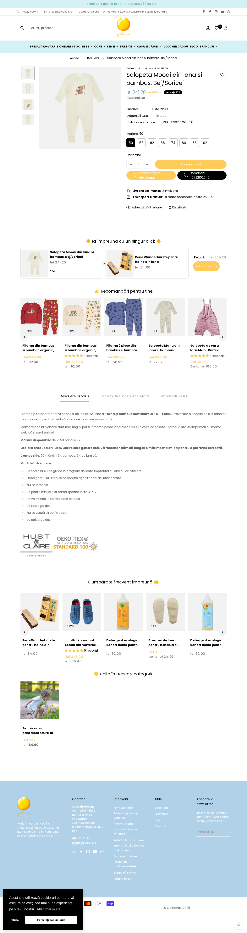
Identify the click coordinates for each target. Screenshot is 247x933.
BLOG (194, 46)
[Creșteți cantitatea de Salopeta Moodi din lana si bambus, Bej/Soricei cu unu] (147, 164)
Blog (158, 820)
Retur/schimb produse (129, 840)
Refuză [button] (14, 919)
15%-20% (93, 58)
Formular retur (123, 808)
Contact (160, 826)
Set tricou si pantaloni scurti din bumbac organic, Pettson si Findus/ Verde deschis (38, 737)
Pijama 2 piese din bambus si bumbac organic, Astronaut (122, 350)
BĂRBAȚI (126, 46)
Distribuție (161, 814)
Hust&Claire (159, 109)
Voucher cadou (175, 46)
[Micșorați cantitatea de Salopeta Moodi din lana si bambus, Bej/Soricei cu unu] (131, 164)
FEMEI (111, 46)
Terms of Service (125, 873)
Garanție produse (125, 856)
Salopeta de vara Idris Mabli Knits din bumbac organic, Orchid (206, 352)
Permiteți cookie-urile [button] (51, 919)
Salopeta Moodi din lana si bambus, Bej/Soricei (72, 254)
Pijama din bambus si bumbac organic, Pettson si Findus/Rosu (38, 352)
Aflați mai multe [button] (48, 909)
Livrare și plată (123, 824)
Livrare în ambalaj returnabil (125, 831)
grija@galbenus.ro (84, 843)
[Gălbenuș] (123, 28)
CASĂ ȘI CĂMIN (147, 46)
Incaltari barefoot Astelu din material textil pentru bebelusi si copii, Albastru (80, 649)
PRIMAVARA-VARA (42, 46)
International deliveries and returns (129, 848)
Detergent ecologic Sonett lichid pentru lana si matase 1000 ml (122, 647)
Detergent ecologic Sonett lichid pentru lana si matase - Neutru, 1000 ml (206, 647)
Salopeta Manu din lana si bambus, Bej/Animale (164, 350)
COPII (98, 46)
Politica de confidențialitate (125, 864)
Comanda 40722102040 (199, 175)
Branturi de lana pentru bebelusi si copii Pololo (162, 645)
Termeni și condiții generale (126, 815)
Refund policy (123, 879)
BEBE (85, 46)
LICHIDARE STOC (68, 46)
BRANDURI (207, 46)
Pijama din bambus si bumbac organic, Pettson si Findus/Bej (81, 350)
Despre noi (162, 808)
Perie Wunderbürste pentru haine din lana (157, 259)
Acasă (74, 58)
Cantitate (133, 155)
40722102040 (81, 838)
